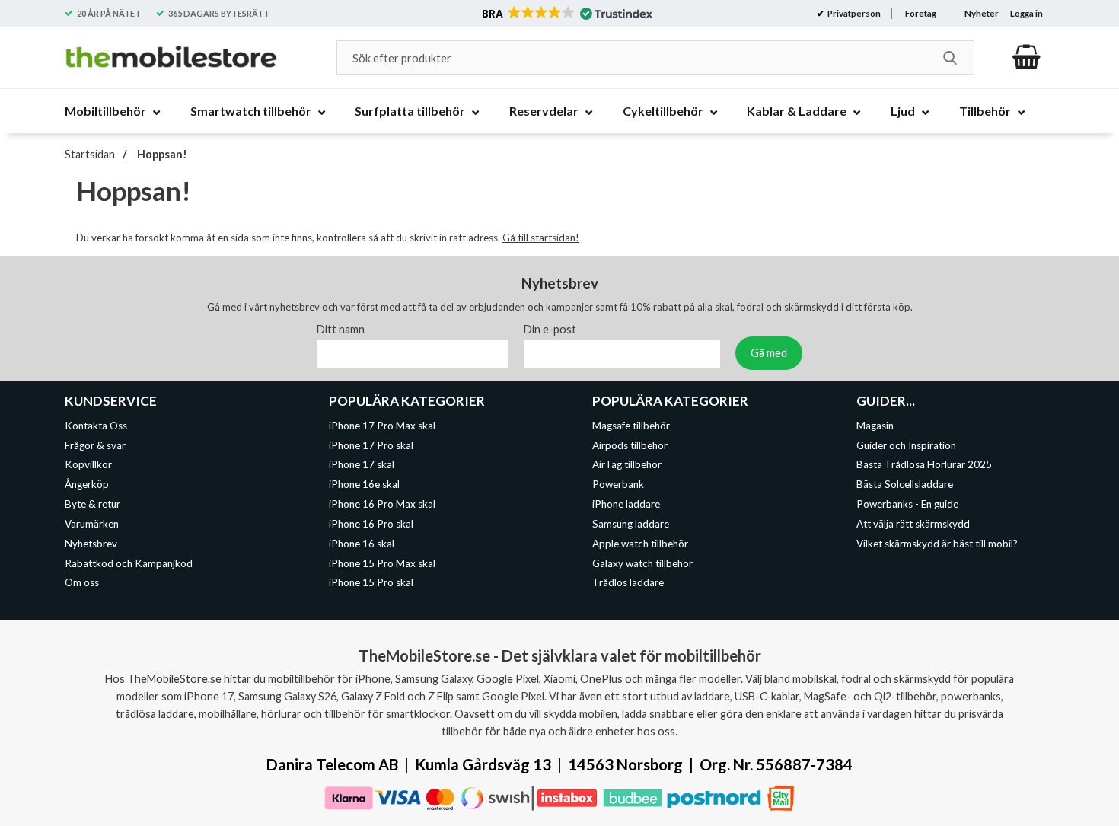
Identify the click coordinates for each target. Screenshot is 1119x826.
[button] (566, 13)
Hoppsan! (161, 154)
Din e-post (550, 328)
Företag (920, 13)
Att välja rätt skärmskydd (913, 524)
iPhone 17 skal (361, 464)
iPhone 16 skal (361, 543)
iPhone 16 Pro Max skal (382, 504)
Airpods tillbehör (630, 445)
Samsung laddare (630, 524)
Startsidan (90, 154)
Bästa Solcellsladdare (904, 484)
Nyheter (981, 13)
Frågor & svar (95, 445)
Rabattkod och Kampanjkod (129, 563)
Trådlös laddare (628, 582)
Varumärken (92, 524)
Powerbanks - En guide (907, 504)
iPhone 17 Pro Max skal (382, 425)
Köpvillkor (88, 464)
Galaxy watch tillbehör (642, 563)
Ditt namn (341, 328)
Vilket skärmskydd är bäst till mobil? (937, 543)
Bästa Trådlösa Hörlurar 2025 (924, 464)
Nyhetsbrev (91, 543)
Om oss (82, 582)
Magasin (875, 425)
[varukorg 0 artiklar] (1026, 57)
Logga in (1026, 13)
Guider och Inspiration (906, 445)
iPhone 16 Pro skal (371, 524)
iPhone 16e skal (364, 484)
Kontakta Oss (96, 425)
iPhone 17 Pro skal (371, 445)
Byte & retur (92, 504)
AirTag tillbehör (627, 464)
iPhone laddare (626, 504)
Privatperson (853, 13)
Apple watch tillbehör (640, 543)
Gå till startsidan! (540, 237)
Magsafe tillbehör (631, 425)
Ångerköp (87, 484)
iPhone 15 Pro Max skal (382, 563)
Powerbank (618, 484)
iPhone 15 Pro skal (371, 582)
